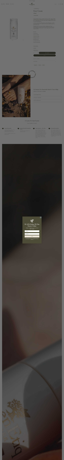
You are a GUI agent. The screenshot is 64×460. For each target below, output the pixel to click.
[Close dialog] (40, 217)
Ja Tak (32, 236)
